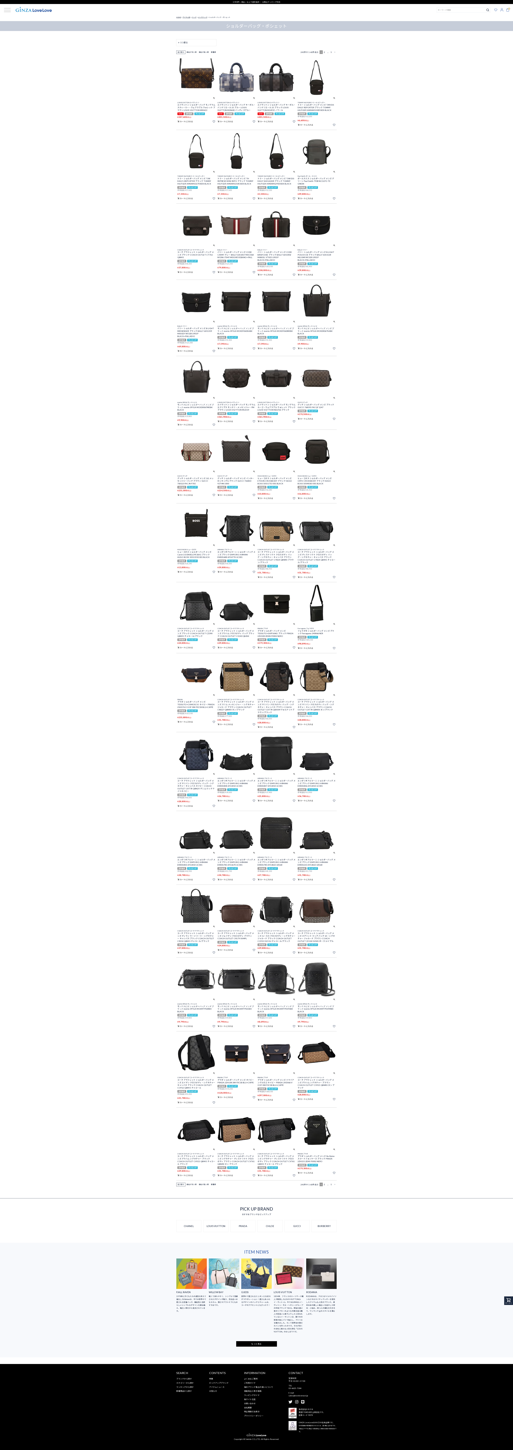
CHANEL (189, 1226)
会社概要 (248, 1407)
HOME (178, 17)
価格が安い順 (191, 52)
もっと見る (256, 1344)
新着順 (213, 52)
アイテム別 (186, 17)
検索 (487, 10)
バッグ (194, 17)
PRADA (243, 1226)
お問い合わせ (250, 1403)
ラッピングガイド (252, 1395)
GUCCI (297, 1226)
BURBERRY (324, 1226)
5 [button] (331, 52)
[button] (335, 52)
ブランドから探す (184, 1379)
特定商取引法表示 (252, 1411)
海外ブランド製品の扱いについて (258, 1387)
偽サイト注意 (250, 1399)
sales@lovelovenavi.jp (298, 1395)
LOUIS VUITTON (216, 1226)
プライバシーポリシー (254, 1416)
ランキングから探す (185, 1387)
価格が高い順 (204, 52)
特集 (211, 1379)
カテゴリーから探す (185, 1383)
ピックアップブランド (219, 1383)
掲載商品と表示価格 (253, 1391)
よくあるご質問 (251, 1379)
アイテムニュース (216, 1387)
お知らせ (213, 1391)
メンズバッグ (202, 17)
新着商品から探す (184, 1391)
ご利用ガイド (250, 1383)
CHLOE (270, 1226)
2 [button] (324, 52)
